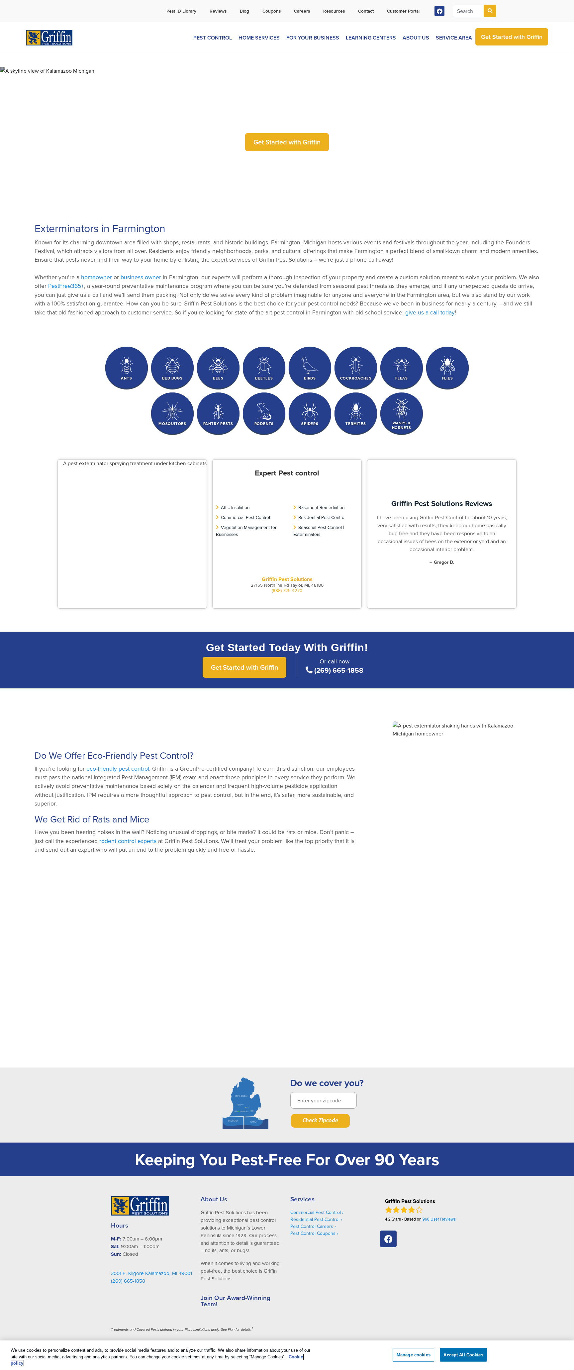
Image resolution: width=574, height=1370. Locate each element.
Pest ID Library (181, 11)
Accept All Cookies (463, 1354)
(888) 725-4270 (287, 590)
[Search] (490, 11)
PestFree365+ (66, 286)
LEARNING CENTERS (371, 38)
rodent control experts (127, 841)
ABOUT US (416, 38)
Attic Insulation (235, 507)
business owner (141, 277)
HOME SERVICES (259, 38)
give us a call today (430, 312)
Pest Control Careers (311, 1226)
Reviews (218, 11)
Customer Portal (403, 11)
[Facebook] (439, 11)
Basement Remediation (321, 507)
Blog (244, 11)
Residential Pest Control (321, 517)
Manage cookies (413, 1354)
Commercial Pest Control (245, 517)
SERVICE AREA (454, 38)
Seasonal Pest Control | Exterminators (318, 530)
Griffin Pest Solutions (287, 579)
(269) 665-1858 (338, 670)
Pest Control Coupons (312, 1233)
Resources (334, 11)
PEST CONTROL (212, 38)
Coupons (271, 11)
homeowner (96, 277)
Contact (366, 11)
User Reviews (439, 1219)
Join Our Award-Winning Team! (235, 1301)
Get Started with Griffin (287, 142)
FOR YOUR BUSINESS (312, 38)
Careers (302, 11)
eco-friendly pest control (117, 768)
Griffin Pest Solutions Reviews (441, 503)
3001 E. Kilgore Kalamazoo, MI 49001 (151, 1273)
